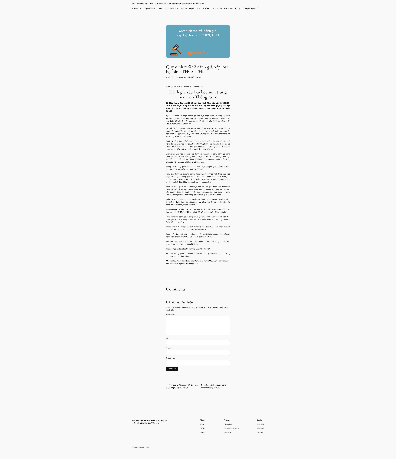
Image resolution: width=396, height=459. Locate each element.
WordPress (145, 447)
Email (169, 348)
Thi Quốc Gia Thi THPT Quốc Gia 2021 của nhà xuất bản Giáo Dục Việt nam (168, 3)
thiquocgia (182, 77)
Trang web (170, 358)
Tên (168, 338)
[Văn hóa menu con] (231, 8)
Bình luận (170, 314)
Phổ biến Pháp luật (194, 77)
